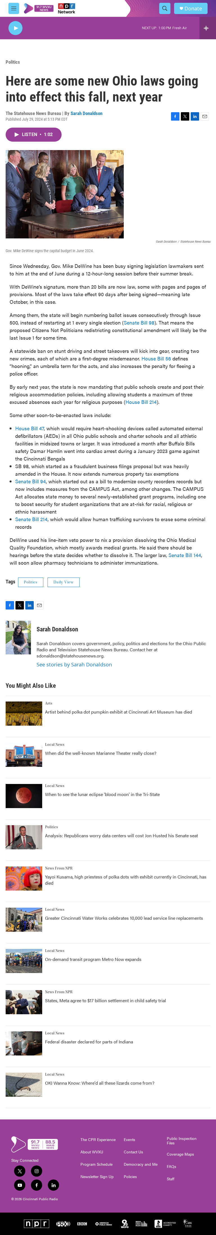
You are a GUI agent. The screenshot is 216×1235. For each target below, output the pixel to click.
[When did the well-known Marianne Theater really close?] (24, 755)
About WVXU (91, 1152)
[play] (15, 28)
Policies (130, 1176)
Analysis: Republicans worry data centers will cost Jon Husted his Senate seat (121, 835)
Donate (193, 9)
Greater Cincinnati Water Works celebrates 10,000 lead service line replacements (124, 918)
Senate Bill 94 (30, 481)
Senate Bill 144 (184, 554)
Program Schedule (96, 1164)
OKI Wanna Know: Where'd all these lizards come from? (99, 1083)
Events (129, 1139)
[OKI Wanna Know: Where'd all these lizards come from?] (24, 1085)
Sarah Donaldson (86, 113)
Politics (13, 62)
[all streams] (207, 28)
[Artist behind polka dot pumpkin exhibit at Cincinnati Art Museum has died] (24, 714)
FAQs (171, 1166)
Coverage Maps (180, 1154)
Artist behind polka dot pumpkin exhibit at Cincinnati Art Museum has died (118, 712)
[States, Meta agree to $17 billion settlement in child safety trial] (24, 1002)
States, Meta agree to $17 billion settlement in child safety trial (105, 1000)
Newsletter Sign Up (97, 1176)
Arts (48, 703)
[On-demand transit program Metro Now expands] (24, 961)
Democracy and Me (141, 1164)
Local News (54, 744)
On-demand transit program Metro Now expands (93, 959)
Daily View (63, 582)
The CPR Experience (98, 1139)
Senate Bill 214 (31, 519)
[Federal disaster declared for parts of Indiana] (24, 1043)
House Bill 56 (156, 358)
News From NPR (59, 868)
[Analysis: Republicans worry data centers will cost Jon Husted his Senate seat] (24, 837)
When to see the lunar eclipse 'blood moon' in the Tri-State (102, 794)
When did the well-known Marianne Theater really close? (100, 753)
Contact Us (133, 1152)
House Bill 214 (141, 401)
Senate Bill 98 (139, 322)
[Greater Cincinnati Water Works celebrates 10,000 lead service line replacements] (24, 920)
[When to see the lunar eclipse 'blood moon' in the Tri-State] (24, 796)
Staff (170, 1179)
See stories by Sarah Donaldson (74, 664)
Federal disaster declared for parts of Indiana (89, 1041)
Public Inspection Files (182, 1140)
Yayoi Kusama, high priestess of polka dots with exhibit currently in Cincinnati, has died (125, 879)
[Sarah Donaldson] (18, 637)
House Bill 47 (29, 428)
